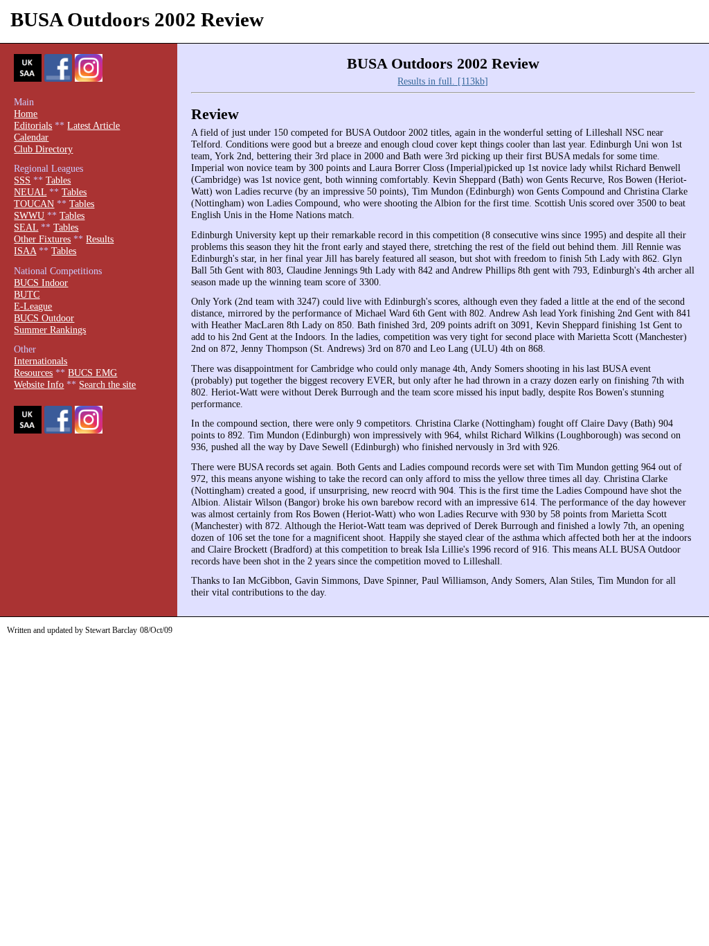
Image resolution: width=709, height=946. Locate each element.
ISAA (25, 250)
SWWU (29, 215)
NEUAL (30, 191)
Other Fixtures (42, 238)
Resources (33, 372)
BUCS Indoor (41, 282)
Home (25, 113)
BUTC (26, 294)
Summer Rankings (50, 329)
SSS (22, 180)
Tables (58, 180)
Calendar (31, 137)
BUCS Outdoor (44, 317)
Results (100, 238)
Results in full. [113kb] (442, 81)
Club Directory (43, 148)
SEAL (26, 227)
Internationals (40, 360)
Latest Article (93, 125)
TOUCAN (34, 203)
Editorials (33, 125)
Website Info (39, 384)
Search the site (107, 384)
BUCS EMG (92, 372)
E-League (33, 306)
